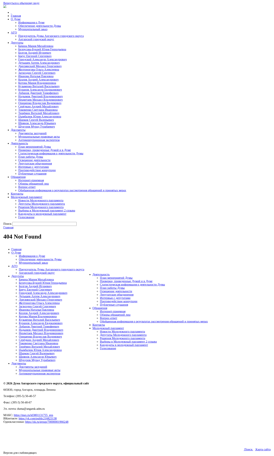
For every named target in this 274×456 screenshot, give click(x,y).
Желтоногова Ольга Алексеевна (38, 69)
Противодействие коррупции (37, 170)
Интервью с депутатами (33, 166)
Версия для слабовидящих (20, 452)
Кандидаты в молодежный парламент (42, 213)
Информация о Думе (31, 22)
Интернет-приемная (31, 180)
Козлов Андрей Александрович (38, 79)
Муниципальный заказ (32, 29)
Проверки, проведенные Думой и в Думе (44, 150)
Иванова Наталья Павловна (35, 76)
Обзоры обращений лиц (33, 183)
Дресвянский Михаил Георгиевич (40, 66)
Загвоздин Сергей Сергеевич (36, 72)
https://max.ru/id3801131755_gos (33, 415)
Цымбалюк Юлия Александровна (39, 116)
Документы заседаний (32, 133)
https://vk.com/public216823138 (38, 418)
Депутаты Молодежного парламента (41, 203)
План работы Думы (30, 156)
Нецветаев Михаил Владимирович (40, 99)
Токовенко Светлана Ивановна (38, 109)
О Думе (16, 19)
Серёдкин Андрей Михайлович (38, 106)
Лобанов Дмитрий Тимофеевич (38, 93)
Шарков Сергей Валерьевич (36, 119)
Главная (16, 15)
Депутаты (17, 42)
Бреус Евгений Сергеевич (34, 56)
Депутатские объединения (35, 163)
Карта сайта (263, 449)
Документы (18, 129)
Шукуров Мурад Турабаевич (36, 126)
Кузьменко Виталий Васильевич (38, 86)
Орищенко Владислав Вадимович (39, 103)
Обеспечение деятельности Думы (39, 25)
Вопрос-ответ (27, 187)
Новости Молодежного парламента (40, 200)
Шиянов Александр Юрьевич (37, 123)
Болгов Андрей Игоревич (34, 52)
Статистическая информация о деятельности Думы (50, 153)
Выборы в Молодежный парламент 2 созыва (46, 210)
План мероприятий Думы (34, 146)
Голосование (26, 217)
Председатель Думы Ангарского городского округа (51, 35)
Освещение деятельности (34, 160)
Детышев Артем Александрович (39, 62)
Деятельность (19, 143)
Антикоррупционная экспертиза (39, 140)
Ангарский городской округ (36, 39)
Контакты (17, 193)
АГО (14, 32)
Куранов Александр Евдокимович (40, 89)
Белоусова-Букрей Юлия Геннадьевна (42, 49)
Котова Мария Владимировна (37, 82)
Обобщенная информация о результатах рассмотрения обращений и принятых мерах (72, 190)
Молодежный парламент (26, 197)
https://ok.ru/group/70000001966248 (46, 421)
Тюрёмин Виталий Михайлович (38, 113)
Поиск (248, 449)
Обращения (18, 176)
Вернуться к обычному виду (21, 3)
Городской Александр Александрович (42, 59)
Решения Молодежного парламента (41, 207)
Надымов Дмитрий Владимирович (40, 96)
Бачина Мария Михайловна (35, 46)
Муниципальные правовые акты (39, 136)
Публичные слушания (32, 173)
